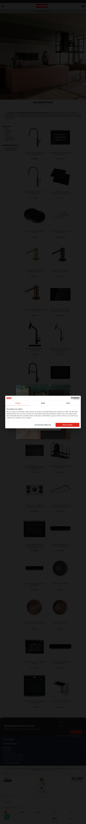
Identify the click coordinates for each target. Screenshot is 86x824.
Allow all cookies (67, 425)
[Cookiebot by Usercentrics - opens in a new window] (72, 398)
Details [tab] (43, 403)
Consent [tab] (17, 403)
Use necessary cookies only (43, 425)
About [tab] (68, 403)
